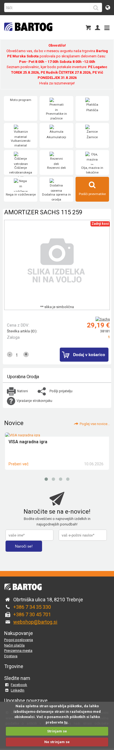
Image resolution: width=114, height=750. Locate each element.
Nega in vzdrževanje (21, 194)
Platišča (92, 110)
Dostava (10, 656)
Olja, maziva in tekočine (92, 170)
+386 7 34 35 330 (32, 607)
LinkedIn (17, 690)
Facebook (19, 685)
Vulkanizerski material (20, 143)
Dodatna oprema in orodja (56, 197)
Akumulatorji (56, 137)
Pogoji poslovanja (18, 640)
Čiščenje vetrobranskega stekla (20, 172)
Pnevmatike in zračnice (56, 116)
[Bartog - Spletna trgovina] (28, 35)
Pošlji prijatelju (61, 391)
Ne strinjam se (57, 742)
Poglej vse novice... (95, 424)
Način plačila (14, 645)
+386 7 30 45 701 (32, 614)
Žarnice (92, 137)
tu (66, 722)
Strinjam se (57, 731)
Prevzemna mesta (18, 650)
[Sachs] (102, 319)
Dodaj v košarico (89, 354)
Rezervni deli (56, 168)
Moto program (20, 100)
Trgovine (13, 666)
